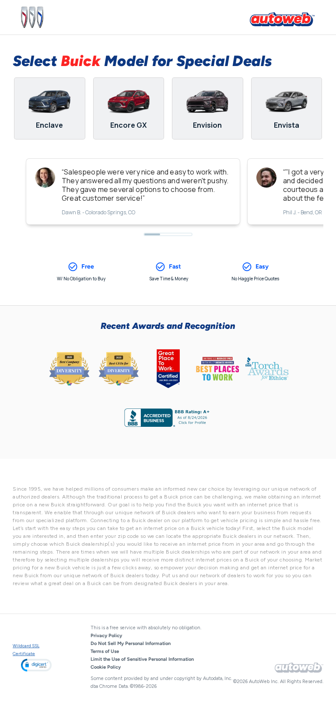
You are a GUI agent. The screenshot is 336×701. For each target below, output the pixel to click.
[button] (36, 665)
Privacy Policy (106, 635)
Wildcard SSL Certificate (26, 649)
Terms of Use (105, 651)
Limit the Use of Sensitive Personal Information (142, 659)
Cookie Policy (106, 667)
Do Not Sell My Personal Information (131, 643)
